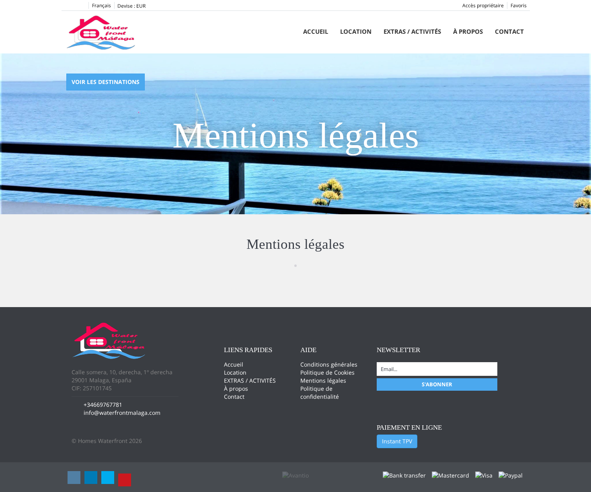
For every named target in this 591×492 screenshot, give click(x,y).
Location (355, 31)
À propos (468, 31)
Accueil (315, 31)
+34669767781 (103, 404)
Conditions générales (328, 364)
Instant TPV (397, 441)
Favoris (519, 5)
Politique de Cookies (327, 372)
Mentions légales (323, 380)
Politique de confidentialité (319, 392)
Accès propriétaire (483, 5)
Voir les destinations (106, 82)
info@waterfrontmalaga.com (122, 412)
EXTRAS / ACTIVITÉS (412, 31)
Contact (509, 31)
